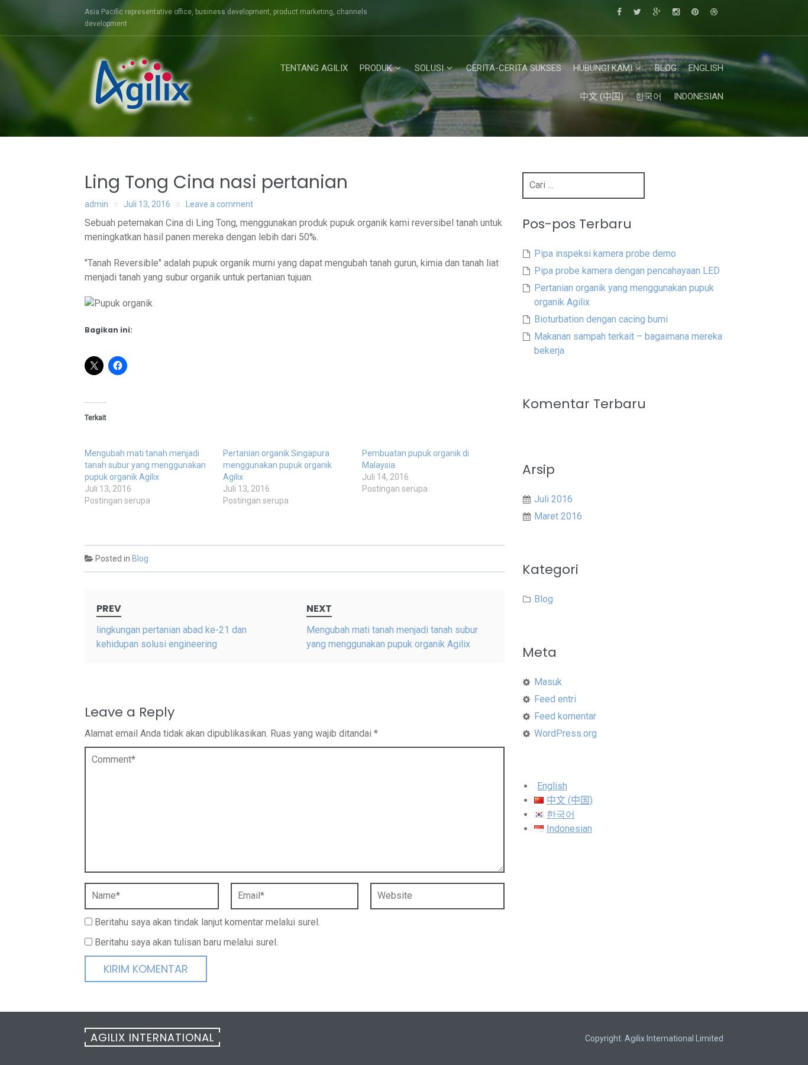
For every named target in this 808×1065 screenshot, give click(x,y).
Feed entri (555, 699)
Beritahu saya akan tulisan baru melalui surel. (186, 942)
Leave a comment (219, 204)
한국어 (648, 96)
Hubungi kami (602, 68)
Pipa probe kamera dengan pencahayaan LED (627, 270)
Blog (666, 68)
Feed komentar (565, 716)
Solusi (429, 68)
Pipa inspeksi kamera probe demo (605, 253)
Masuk (548, 682)
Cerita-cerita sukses (513, 68)
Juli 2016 (553, 499)
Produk (376, 68)
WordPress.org (565, 733)
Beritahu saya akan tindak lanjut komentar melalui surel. (207, 922)
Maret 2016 (558, 516)
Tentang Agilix (314, 68)
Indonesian (698, 96)
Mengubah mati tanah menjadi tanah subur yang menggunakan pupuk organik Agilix (145, 465)
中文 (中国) (601, 96)
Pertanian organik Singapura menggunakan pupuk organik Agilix (277, 465)
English (706, 68)
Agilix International (152, 1037)
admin (96, 204)
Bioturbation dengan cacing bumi (601, 319)
